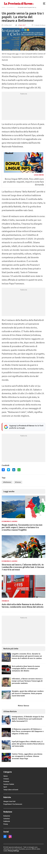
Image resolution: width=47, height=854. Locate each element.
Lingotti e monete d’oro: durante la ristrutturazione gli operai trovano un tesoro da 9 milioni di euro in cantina (27, 656)
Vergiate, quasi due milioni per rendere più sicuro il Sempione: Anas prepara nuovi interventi (28, 693)
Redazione (6, 816)
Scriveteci (6, 819)
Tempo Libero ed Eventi (10, 790)
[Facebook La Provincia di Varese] (3, 470)
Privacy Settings (13, 851)
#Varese (18, 482)
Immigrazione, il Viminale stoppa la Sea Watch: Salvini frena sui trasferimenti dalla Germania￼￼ (28, 719)
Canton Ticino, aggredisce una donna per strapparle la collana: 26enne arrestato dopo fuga (27, 756)
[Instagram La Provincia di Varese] (10, 837)
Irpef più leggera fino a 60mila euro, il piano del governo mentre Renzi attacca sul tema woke (28, 743)
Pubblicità (6, 821)
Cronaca (5, 601)
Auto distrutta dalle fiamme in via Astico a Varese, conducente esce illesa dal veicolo (22, 605)
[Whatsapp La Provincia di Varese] (19, 470)
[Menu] (44, 3)
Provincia (6, 781)
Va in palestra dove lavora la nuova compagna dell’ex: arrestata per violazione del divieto (26, 668)
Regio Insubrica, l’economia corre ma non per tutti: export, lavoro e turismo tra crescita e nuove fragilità (22, 527)
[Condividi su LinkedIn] (13, 470)
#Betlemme (7, 482)
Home (3, 7)
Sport (5, 787)
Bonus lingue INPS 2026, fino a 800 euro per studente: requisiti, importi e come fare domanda (23, 182)
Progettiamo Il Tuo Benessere (12, 804)
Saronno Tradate (8, 784)
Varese (5, 776)
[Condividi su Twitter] (8, 470)
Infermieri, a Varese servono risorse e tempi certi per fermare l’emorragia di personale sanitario (27, 681)
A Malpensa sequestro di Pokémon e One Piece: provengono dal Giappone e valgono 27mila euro (28, 731)
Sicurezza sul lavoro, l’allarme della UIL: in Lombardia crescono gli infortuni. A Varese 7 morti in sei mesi (23, 567)
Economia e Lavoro (12, 7)
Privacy (5, 824)
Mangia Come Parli (9, 801)
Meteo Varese (23, 706)
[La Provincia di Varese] (19, 3)
